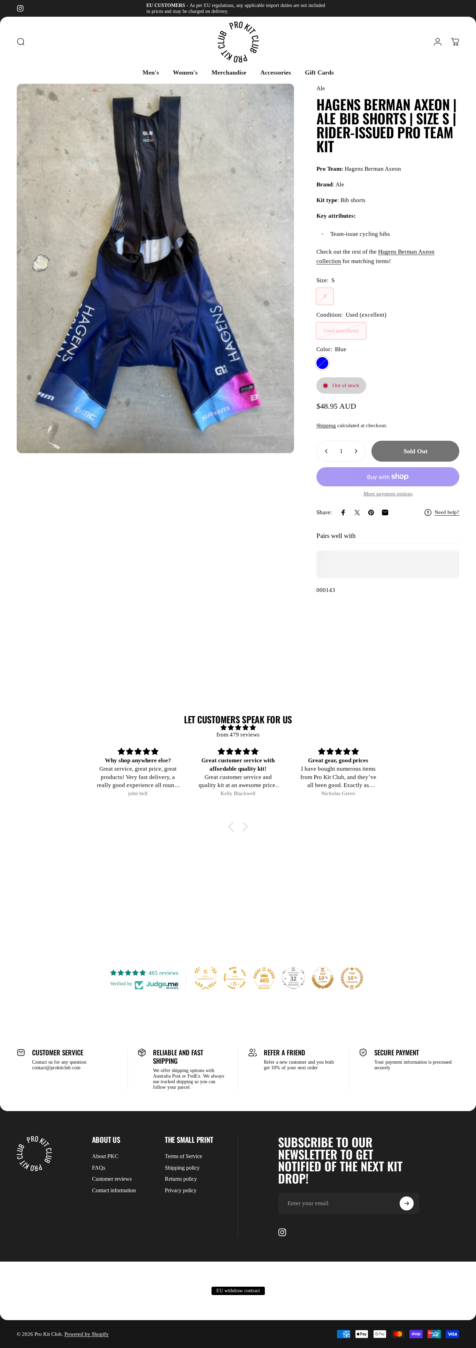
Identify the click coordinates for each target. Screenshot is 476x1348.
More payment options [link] (388, 493)
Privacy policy (181, 1190)
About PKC (105, 1156)
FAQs (98, 1167)
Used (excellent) (341, 330)
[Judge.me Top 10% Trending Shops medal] (352, 978)
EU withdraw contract (238, 1290)
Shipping (326, 425)
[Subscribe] (407, 1203)
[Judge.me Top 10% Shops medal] (323, 978)
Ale (320, 88)
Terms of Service (183, 1156)
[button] (233, 826)
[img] (238, 727)
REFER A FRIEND (284, 1052)
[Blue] (322, 363)
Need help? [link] (447, 512)
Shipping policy (182, 1167)
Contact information (114, 1190)
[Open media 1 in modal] (155, 268)
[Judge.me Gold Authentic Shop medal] (205, 978)
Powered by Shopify (86, 1334)
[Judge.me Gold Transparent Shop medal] (235, 978)
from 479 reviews (238, 734)
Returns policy (181, 1179)
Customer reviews (112, 1179)
